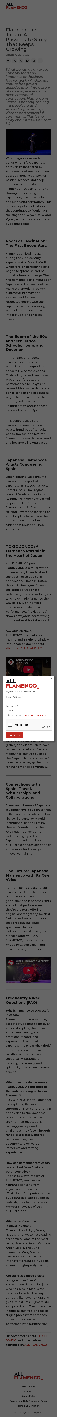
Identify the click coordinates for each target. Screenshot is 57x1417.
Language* (12, 706)
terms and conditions (34, 715)
